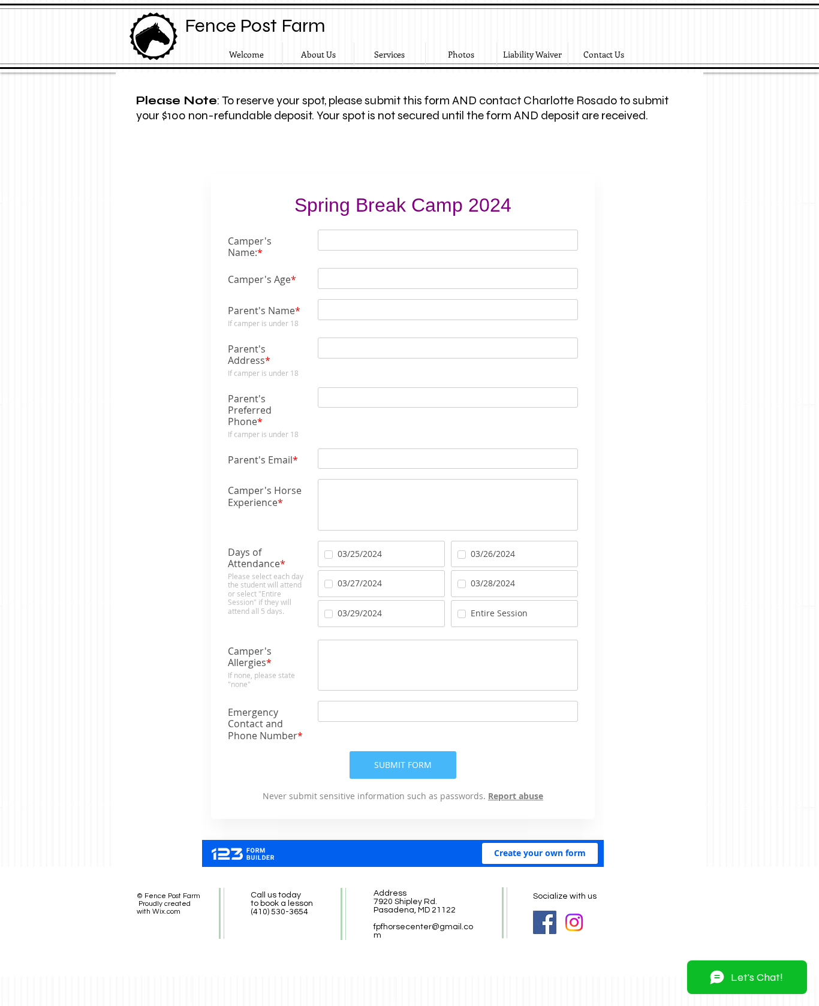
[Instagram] (574, 922)
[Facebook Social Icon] (544, 922)
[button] (461, 54)
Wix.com (166, 911)
